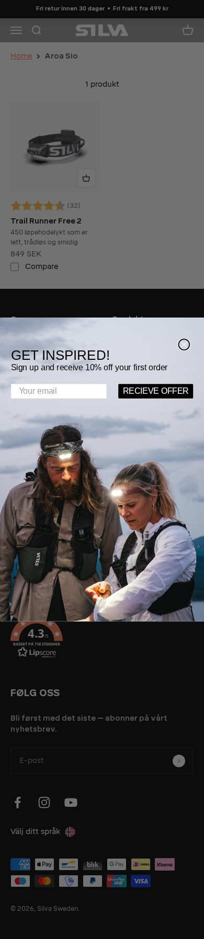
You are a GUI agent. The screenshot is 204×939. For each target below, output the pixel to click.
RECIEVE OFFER (156, 390)
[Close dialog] (183, 344)
